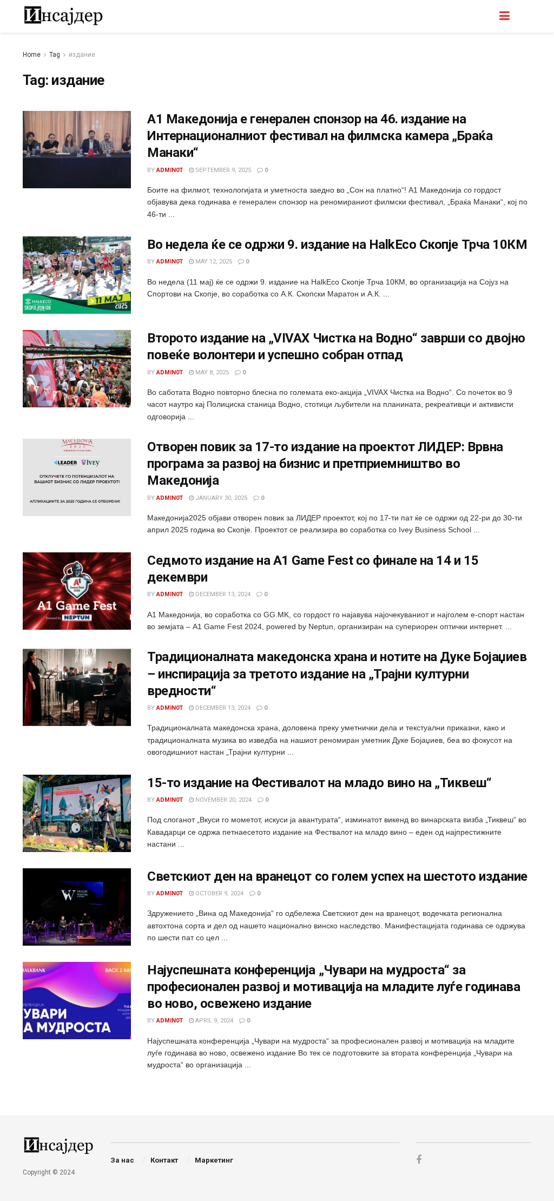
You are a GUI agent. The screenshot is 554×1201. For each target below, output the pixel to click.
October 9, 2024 (218, 893)
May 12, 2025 (213, 261)
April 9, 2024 (213, 1020)
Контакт (164, 1160)
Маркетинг (214, 1160)
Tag (54, 54)
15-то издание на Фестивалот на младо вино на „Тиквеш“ (319, 782)
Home (32, 54)
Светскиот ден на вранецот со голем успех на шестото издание (337, 876)
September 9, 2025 (222, 170)
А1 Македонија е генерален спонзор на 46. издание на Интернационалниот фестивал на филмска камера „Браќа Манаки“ (320, 135)
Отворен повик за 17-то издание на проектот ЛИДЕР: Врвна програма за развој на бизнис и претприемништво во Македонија (325, 463)
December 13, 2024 (222, 594)
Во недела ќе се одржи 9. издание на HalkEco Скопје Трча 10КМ (337, 244)
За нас (122, 1160)
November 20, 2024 (223, 799)
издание (82, 54)
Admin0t (169, 170)
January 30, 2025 (220, 497)
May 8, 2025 (211, 372)
